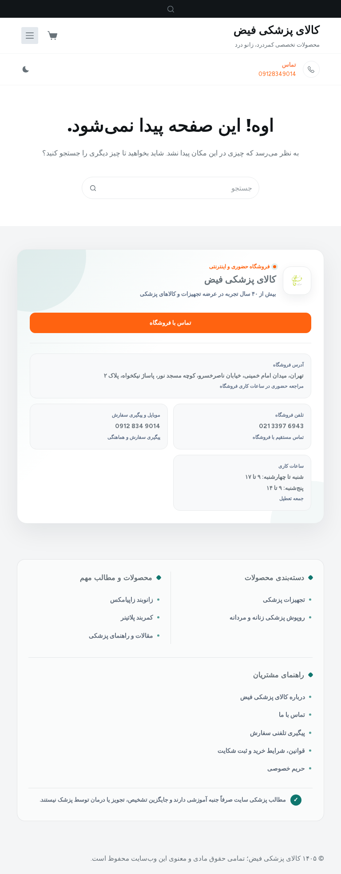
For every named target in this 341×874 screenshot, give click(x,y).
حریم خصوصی (286, 768)
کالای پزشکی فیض (277, 29)
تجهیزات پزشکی (284, 599)
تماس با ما (292, 714)
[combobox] (181, 188)
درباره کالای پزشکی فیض (272, 696)
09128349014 (277, 74)
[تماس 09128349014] (311, 69)
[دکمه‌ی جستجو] (92, 188)
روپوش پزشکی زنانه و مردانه (267, 617)
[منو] (29, 35)
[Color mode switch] (25, 69)
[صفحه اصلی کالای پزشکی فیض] (297, 280)
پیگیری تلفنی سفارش (277, 732)
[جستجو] (170, 9)
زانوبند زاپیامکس (131, 599)
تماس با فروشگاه (170, 322)
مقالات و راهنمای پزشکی (121, 635)
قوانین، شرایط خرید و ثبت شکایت (261, 750)
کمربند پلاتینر (137, 617)
